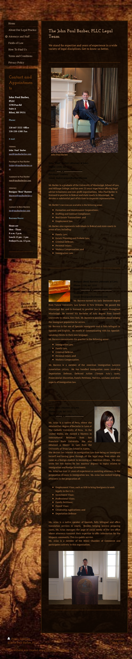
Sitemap (25, 638)
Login (120, 638)
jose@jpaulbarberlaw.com (20, 180)
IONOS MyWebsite (57, 650)
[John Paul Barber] (84, 110)
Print (14, 638)
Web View (118, 642)
